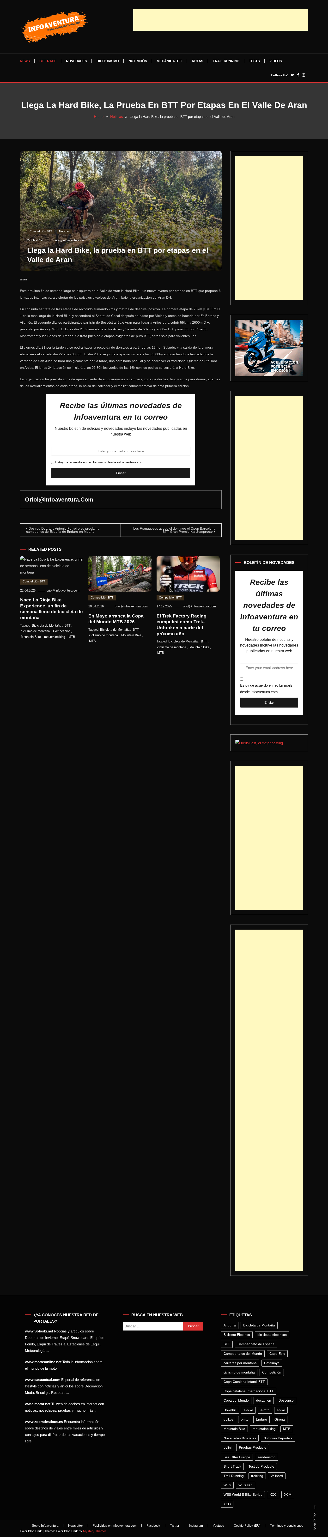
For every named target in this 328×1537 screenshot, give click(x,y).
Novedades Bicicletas (240, 1438)
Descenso (286, 1400)
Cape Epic (277, 1353)
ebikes (228, 1419)
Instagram (196, 1525)
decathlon (263, 1400)
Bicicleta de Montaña (46, 625)
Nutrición (137, 61)
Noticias (64, 231)
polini (227, 1447)
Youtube (218, 1525)
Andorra (230, 1325)
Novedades (76, 61)
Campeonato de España (255, 1344)
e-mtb (265, 1410)
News (25, 61)
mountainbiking (54, 637)
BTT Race (47, 61)
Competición (61, 631)
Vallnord (277, 1476)
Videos (275, 61)
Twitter (174, 1525)
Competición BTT (41, 231)
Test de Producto (261, 1466)
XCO (227, 1504)
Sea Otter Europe (237, 1457)
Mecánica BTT (169, 61)
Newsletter (75, 1525)
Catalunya (271, 1363)
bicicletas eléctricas (272, 1335)
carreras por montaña (240, 1363)
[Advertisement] (220, 20)
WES (227, 1485)
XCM (288, 1494)
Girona (279, 1419)
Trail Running (226, 61)
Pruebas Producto (252, 1447)
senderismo (266, 1457)
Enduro (261, 1419)
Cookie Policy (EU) (247, 1525)
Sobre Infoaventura (45, 1525)
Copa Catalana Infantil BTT (244, 1382)
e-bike (248, 1410)
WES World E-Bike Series (243, 1494)
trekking (257, 1476)
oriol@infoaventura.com (70, 240)
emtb (245, 1419)
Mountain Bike (31, 637)
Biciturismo (108, 61)
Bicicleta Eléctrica (237, 1335)
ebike (281, 1410)
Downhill (230, 1410)
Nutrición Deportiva (277, 1438)
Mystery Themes (95, 1531)
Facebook (153, 1525)
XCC (273, 1494)
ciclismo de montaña (35, 631)
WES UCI (245, 1485)
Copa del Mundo (236, 1400)
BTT (68, 625)
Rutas (197, 61)
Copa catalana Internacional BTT (249, 1391)
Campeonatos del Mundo (243, 1353)
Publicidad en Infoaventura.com (115, 1525)
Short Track (232, 1466)
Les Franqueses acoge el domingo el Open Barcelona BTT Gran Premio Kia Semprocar (174, 529)
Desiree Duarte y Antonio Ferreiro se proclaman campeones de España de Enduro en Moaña (63, 529)
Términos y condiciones (286, 1525)
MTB (71, 637)
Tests (254, 61)
